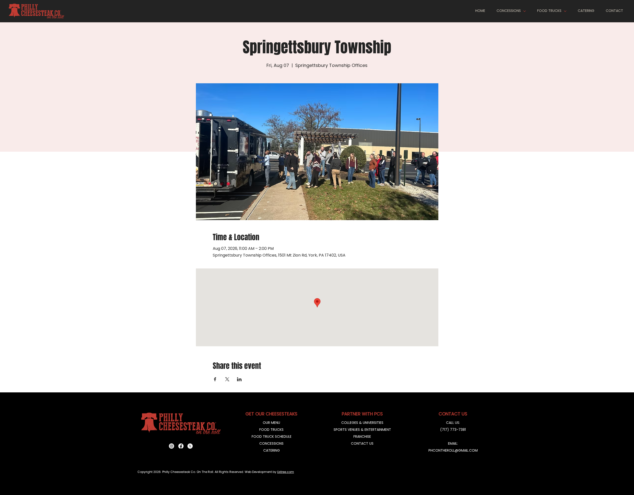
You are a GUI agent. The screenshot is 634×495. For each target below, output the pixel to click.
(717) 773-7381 (453, 429)
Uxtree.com (285, 472)
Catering (271, 450)
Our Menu (271, 422)
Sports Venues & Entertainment (362, 429)
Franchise (362, 436)
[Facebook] (181, 446)
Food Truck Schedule (271, 436)
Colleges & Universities (362, 422)
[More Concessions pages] (524, 11)
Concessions (271, 443)
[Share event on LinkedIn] (239, 379)
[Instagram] (171, 446)
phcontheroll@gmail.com (453, 450)
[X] (190, 446)
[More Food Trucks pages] (565, 11)
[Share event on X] (227, 379)
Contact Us (362, 443)
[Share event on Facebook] (215, 379)
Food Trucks (271, 429)
